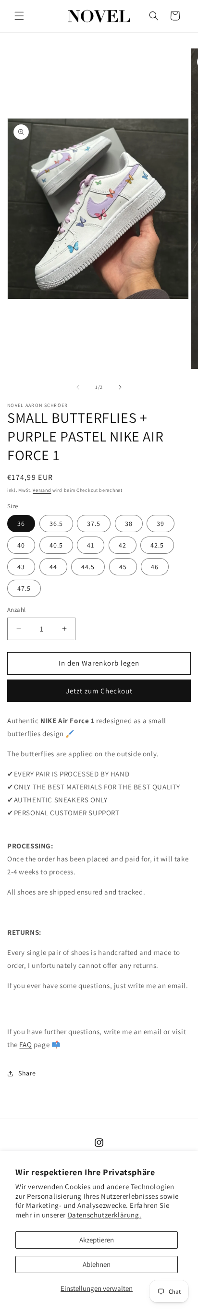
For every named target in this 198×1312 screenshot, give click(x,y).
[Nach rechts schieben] (120, 387)
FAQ (25, 1044)
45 (123, 566)
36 (21, 523)
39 (160, 523)
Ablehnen (97, 1264)
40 (21, 545)
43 (21, 566)
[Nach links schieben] (77, 387)
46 (155, 566)
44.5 (88, 566)
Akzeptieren (96, 1239)
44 (53, 566)
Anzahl (16, 610)
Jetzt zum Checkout (99, 690)
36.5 (56, 523)
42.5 (157, 545)
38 (129, 523)
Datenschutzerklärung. (105, 1214)
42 (122, 545)
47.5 (24, 588)
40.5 (56, 545)
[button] (19, 15)
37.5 (93, 523)
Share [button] (27, 1073)
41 (90, 545)
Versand (42, 490)
